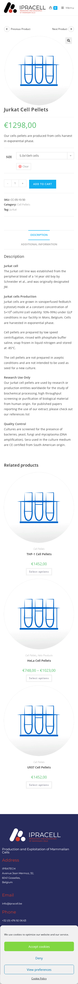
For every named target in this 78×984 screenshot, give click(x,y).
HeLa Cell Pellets (39, 661)
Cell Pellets (23, 204)
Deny (39, 958)
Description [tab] (39, 235)
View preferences (39, 969)
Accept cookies (39, 946)
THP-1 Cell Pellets (39, 554)
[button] (68, 40)
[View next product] (71, 29)
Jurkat (13, 209)
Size (9, 157)
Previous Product (20, 29)
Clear (25, 166)
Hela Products (45, 655)
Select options (39, 571)
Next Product (59, 29)
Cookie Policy (39, 978)
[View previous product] (7, 29)
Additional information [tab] (39, 244)
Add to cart (42, 184)
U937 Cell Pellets (39, 767)
